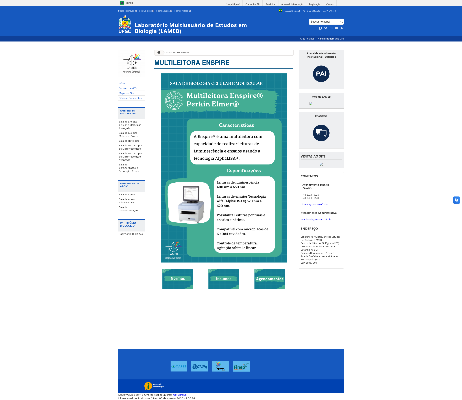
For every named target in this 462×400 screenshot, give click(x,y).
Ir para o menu (146, 11)
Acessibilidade (292, 10)
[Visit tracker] (321, 164)
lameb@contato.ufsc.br (315, 204)
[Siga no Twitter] (325, 28)
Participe (270, 4)
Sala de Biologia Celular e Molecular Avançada (130, 125)
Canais (330, 4)
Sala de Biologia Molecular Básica (128, 134)
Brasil (129, 3)
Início (122, 83)
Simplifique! (232, 4)
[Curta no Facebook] (320, 28)
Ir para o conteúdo (127, 11)
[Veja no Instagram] (336, 28)
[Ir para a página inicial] (157, 52)
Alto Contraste (311, 10)
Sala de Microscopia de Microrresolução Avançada (130, 156)
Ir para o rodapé (182, 11)
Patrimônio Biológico (131, 233)
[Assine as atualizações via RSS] (342, 28)
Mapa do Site (329, 10)
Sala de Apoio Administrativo (127, 201)
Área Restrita (307, 38)
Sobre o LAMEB (128, 88)
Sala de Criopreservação (128, 209)
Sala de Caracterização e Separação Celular (129, 168)
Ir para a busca (164, 11)
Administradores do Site (331, 38)
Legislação (314, 4)
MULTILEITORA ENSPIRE (177, 52)
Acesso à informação (292, 4)
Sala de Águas (127, 194)
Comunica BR (252, 4)
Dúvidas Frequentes (130, 98)
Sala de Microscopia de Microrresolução (130, 147)
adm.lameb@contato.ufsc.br (316, 219)
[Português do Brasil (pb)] (280, 10)
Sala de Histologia (129, 140)
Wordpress (180, 394)
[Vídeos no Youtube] (331, 28)
